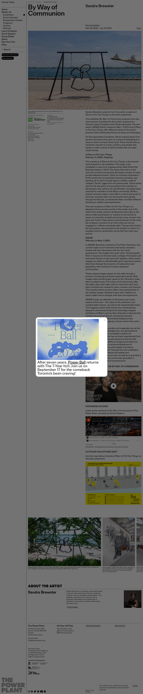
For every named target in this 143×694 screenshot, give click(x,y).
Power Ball (77, 362)
